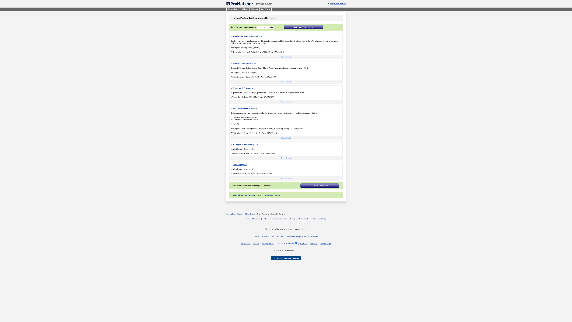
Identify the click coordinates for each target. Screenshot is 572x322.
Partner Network (267, 244)
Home (256, 236)
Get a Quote (286, 57)
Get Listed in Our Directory (270, 195)
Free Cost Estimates (253, 219)
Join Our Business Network (287, 258)
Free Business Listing (318, 219)
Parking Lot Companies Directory (275, 219)
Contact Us (314, 244)
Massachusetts (250, 214)
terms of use (302, 229)
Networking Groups (294, 236)
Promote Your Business (338, 3)
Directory (240, 214)
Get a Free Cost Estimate (244, 195)
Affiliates (280, 236)
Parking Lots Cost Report (299, 219)
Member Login (326, 244)
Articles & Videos (268, 236)
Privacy (256, 244)
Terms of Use (245, 244)
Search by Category (311, 236)
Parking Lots (264, 3)
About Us (303, 244)
